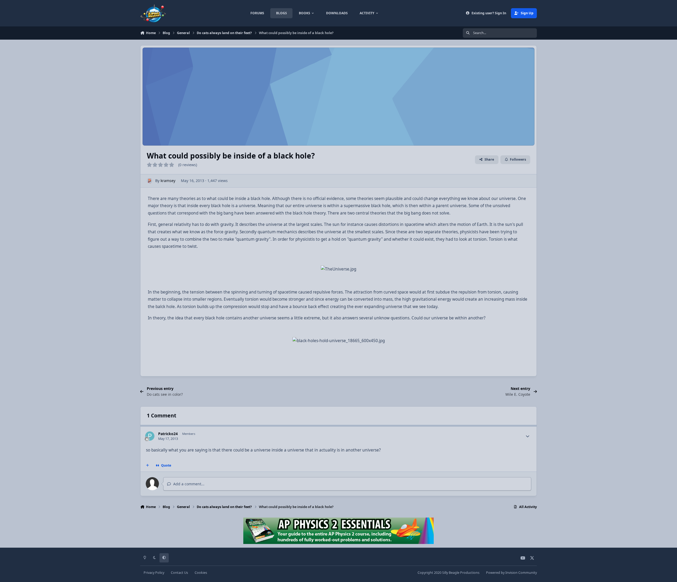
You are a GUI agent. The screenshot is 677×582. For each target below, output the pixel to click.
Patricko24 (168, 433)
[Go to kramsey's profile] (149, 181)
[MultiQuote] (148, 465)
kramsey (168, 180)
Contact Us (179, 572)
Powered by (511, 572)
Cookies (201, 572)
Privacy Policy (154, 572)
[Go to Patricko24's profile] (149, 436)
